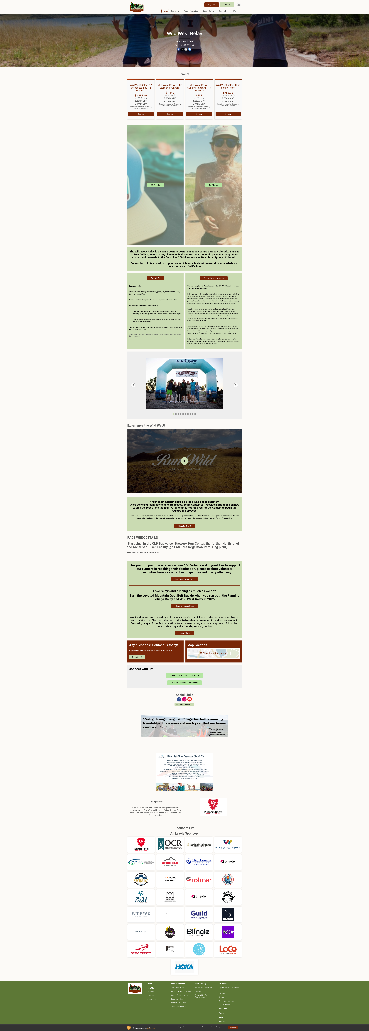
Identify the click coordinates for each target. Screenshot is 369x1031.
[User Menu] (239, 4)
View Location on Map (215, 653)
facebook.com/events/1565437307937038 (186, 704)
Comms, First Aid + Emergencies (202, 996)
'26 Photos (213, 185)
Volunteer (222, 993)
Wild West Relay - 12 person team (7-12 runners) (141, 88)
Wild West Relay (184, 33)
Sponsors (222, 997)
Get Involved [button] (224, 11)
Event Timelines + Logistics (181, 991)
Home (165, 11)
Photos (221, 1013)
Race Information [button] (191, 11)
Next (237, 385)
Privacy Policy (151, 1028)
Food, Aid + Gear (177, 999)
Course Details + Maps (214, 278)
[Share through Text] (189, 49)
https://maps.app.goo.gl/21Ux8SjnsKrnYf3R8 (143, 552)
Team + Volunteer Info (179, 1007)
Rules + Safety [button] (208, 11)
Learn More (184, 633)
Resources (223, 1009)
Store (221, 1017)
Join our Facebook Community (184, 683)
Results (221, 1022)
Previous (134, 385)
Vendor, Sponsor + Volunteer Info (229, 988)
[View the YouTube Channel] (189, 699)
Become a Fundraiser (226, 1001)
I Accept (233, 1028)
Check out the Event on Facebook (184, 675)
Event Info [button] (175, 11)
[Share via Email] (185, 49)
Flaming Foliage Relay (184, 606)
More (235, 11)
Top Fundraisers (224, 1005)
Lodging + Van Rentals (179, 1003)
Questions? (137, 657)
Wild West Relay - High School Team (228, 86)
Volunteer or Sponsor (184, 579)
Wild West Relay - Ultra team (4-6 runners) (170, 86)
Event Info (155, 278)
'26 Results (155, 185)
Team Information (177, 987)
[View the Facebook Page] (179, 699)
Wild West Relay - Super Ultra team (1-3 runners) (199, 88)
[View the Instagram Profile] (184, 699)
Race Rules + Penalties (203, 987)
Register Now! (184, 526)
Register (151, 992)
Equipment (199, 991)
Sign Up (211, 4)
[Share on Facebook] (178, 49)
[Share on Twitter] (182, 49)
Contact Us (152, 999)
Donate (227, 4)
